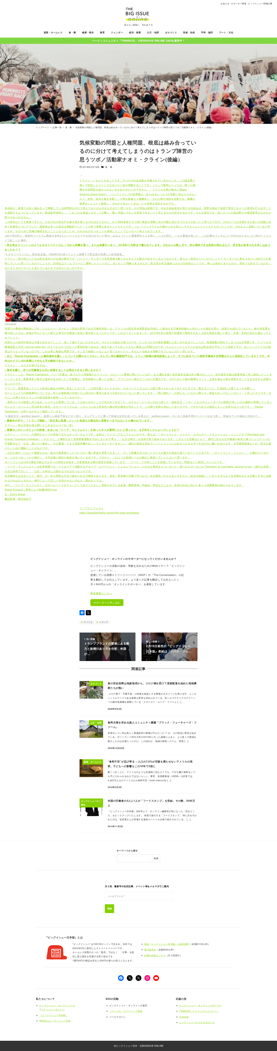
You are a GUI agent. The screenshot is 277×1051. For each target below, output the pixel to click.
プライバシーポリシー (53, 1009)
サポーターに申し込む (106, 602)
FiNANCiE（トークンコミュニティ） (199, 1011)
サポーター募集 (239, 3)
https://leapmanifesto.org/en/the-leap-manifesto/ (109, 512)
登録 (109, 908)
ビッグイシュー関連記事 (260, 3)
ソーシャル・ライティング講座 (126, 1011)
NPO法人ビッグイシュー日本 (55, 1020)
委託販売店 (150, 949)
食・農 (108, 166)
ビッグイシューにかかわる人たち (197, 1022)
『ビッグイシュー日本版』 (53, 1015)
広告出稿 (184, 1016)
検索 (156, 858)
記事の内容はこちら (155, 955)
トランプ (103, 622)
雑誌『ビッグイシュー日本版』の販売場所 (166, 944)
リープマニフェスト (92, 508)
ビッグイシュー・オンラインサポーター (200, 1005)
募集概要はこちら (101, 593)
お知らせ (225, 3)
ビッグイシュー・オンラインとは (57, 1005)
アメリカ (87, 622)
